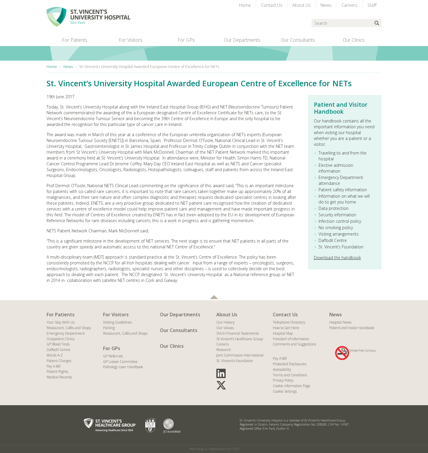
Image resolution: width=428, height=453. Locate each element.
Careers (222, 344)
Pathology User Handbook (123, 366)
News (335, 314)
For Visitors (116, 314)
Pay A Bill (54, 366)
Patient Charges (59, 360)
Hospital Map (283, 333)
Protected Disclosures (289, 363)
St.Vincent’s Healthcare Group (239, 338)
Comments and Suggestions (294, 344)
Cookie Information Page (291, 385)
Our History (225, 322)
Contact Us (285, 314)
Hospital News (340, 322)
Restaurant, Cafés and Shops (69, 327)
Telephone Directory (289, 322)
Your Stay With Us (61, 322)
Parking (109, 327)
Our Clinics (172, 346)
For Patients (61, 314)
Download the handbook (337, 257)
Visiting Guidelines (117, 322)
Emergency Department (66, 333)
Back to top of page (214, 297)
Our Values (225, 327)
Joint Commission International (239, 355)
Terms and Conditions (290, 375)
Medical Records (59, 377)
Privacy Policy (283, 380)
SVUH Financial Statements (237, 333)
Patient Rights (57, 371)
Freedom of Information (291, 338)
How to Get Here (286, 327)
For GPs (111, 348)
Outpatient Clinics (61, 338)
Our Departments (180, 314)
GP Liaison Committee (120, 361)
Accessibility (282, 369)
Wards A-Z (55, 355)
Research (223, 349)
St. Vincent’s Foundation (234, 360)
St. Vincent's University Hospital (88, 17)
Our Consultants (178, 330)
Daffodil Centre (58, 349)
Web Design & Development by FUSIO (214, 449)
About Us (226, 314)
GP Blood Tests (58, 344)
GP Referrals (113, 356)
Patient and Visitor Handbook (351, 327)
